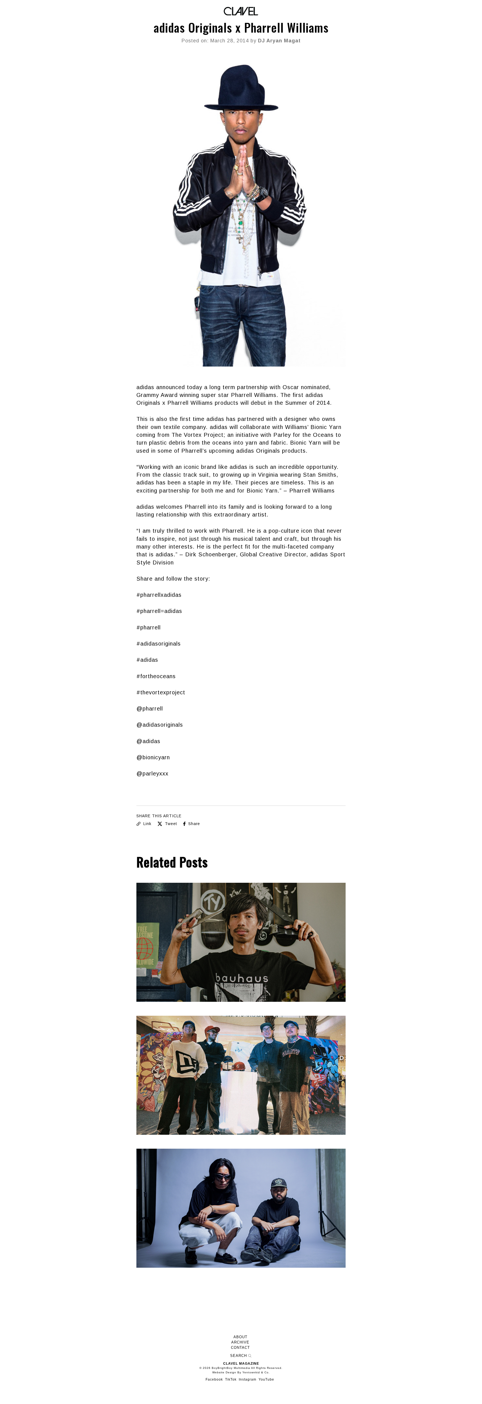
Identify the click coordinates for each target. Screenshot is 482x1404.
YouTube (266, 1379)
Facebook (214, 1379)
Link (146, 823)
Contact (240, 1348)
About (240, 1337)
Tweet (170, 823)
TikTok (231, 1379)
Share (193, 823)
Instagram (247, 1379)
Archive (240, 1342)
